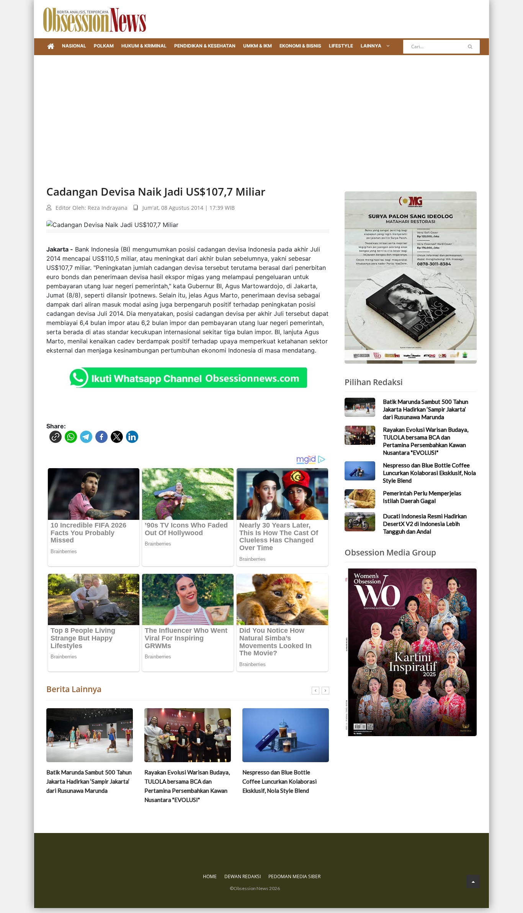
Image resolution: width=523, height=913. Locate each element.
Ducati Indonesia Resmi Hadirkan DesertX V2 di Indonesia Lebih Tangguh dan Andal (425, 524)
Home (210, 876)
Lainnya (371, 46)
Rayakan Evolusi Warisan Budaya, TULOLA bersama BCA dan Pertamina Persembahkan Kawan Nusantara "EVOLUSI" (187, 786)
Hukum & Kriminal (144, 46)
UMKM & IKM (257, 46)
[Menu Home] (50, 46)
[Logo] (94, 19)
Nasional (74, 46)
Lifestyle (341, 46)
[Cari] (470, 46)
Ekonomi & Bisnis (300, 46)
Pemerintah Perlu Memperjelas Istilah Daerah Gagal (422, 497)
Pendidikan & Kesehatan (204, 46)
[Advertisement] (261, 112)
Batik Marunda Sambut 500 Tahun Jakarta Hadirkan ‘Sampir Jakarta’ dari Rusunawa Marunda (89, 781)
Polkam (104, 46)
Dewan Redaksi (242, 876)
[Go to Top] (473, 881)
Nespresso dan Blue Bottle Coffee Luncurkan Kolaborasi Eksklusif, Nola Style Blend (279, 781)
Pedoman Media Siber (294, 876)
